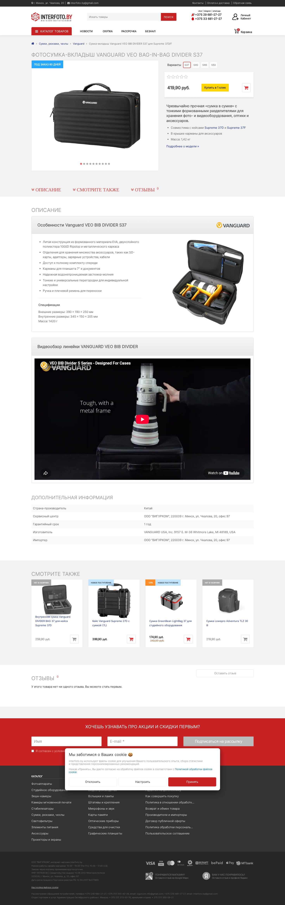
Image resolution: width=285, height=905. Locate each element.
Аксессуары (39, 833)
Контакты (198, 2)
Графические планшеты (105, 833)
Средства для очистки (104, 827)
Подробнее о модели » (182, 146)
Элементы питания (44, 827)
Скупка (108, 31)
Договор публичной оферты (165, 821)
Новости (86, 31)
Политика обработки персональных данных (170, 827)
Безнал (150, 31)
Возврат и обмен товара (162, 808)
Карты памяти (98, 815)
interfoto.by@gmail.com (84, 2)
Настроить (142, 781)
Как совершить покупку (162, 796)
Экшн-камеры (41, 796)
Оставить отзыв (225, 673)
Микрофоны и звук (101, 808)
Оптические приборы (103, 821)
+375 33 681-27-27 (208, 19)
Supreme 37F (236, 128)
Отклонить (92, 781)
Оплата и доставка (218, 2)
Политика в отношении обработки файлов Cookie (170, 802)
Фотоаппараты (41, 784)
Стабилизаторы (42, 808)
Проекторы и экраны (46, 839)
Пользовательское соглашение (167, 833)
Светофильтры (41, 821)
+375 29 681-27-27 (208, 14)
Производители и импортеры (166, 815)
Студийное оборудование (49, 790)
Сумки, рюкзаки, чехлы (47, 815)
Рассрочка (128, 31)
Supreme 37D (214, 128)
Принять (192, 781)
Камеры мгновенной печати (51, 802)
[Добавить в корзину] (246, 87)
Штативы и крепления (103, 802)
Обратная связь (242, 2)
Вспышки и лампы (101, 796)
